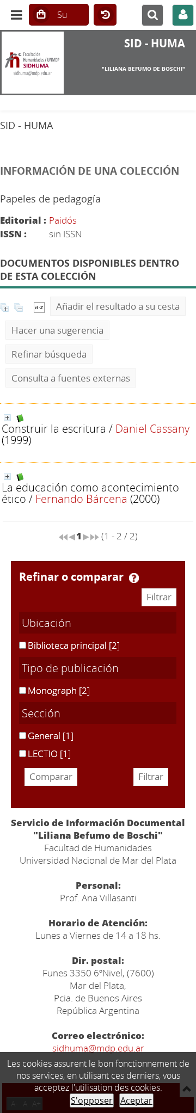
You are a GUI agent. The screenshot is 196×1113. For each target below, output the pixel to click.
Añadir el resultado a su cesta (118, 306)
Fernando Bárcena (81, 498)
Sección (41, 713)
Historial (105, 15)
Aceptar (136, 1100)
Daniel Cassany (152, 428)
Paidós (63, 220)
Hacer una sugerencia (57, 330)
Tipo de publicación (70, 667)
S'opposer (92, 1100)
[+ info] (7, 417)
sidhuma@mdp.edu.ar (98, 1048)
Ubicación (46, 622)
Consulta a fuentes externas (70, 378)
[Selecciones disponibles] (39, 306)
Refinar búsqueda (49, 354)
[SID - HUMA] (33, 63)
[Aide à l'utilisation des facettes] (134, 578)
